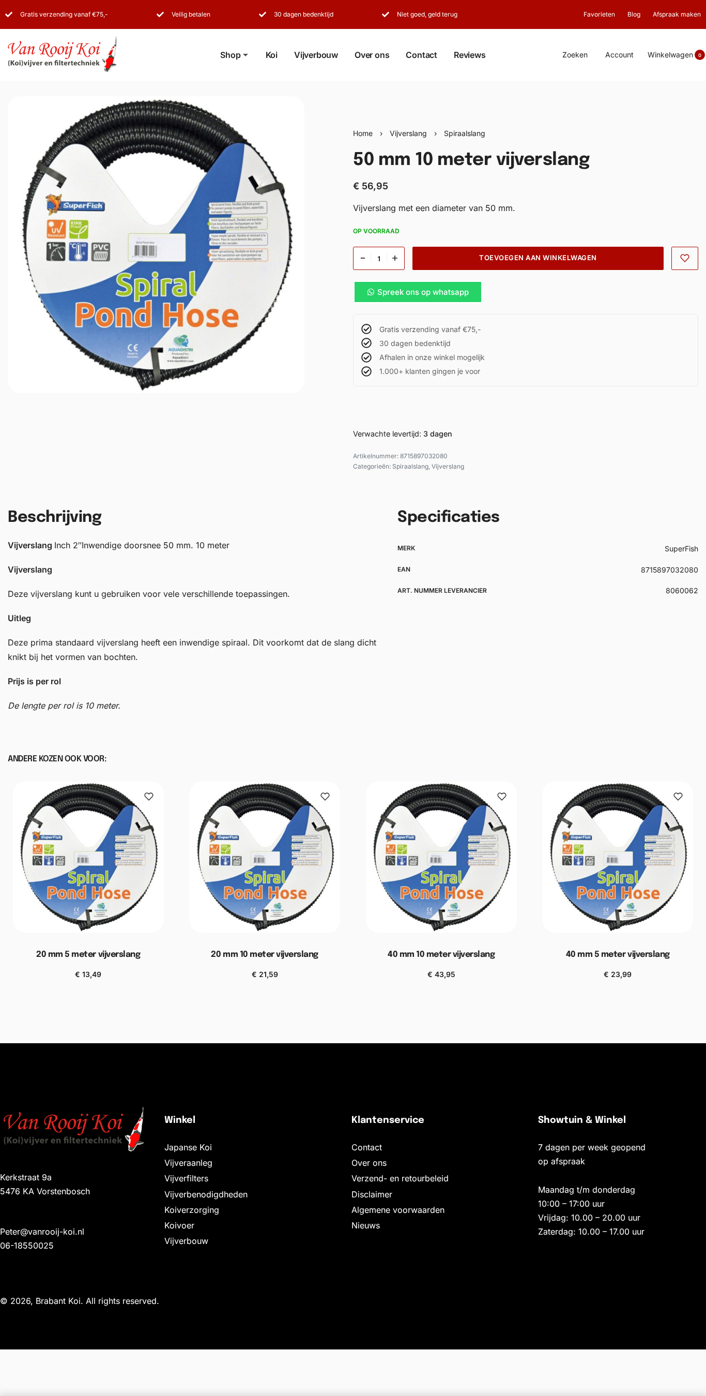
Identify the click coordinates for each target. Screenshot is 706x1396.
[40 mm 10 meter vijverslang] (441, 857)
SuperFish (681, 548)
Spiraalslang (464, 133)
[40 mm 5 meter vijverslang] (618, 857)
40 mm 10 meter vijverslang (441, 954)
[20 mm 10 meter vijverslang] (265, 857)
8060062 (682, 590)
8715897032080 (669, 569)
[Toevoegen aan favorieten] (685, 258)
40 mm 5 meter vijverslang (618, 954)
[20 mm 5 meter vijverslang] (88, 857)
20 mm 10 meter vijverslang (264, 954)
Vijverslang (408, 133)
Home (363, 133)
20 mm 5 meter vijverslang (88, 954)
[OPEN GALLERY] (156, 244)
